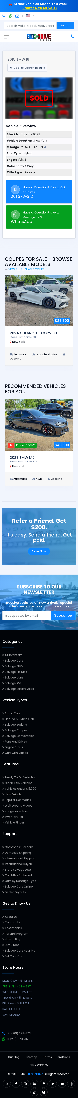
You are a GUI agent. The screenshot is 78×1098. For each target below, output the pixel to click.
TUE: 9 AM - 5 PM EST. (16, 986)
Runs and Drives (15, 742)
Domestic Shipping (17, 853)
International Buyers (18, 864)
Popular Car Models (18, 800)
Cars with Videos (16, 753)
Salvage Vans (13, 677)
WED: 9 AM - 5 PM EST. (17, 992)
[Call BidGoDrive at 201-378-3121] (4, 16)
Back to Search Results (29, 68)
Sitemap (31, 1057)
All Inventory (13, 655)
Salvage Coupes (15, 730)
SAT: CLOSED (11, 1009)
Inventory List (13, 817)
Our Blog (14, 1057)
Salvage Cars (13, 661)
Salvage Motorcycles (19, 689)
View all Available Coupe (26, 269)
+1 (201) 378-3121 (19, 1033)
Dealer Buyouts (15, 892)
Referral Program (16, 934)
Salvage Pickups (15, 672)
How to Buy (12, 939)
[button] (7, 1084)
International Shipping (19, 858)
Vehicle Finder (14, 822)
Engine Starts (13, 747)
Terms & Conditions (56, 1057)
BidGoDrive (35, 1074)
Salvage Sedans (15, 725)
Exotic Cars (12, 713)
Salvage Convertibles (19, 736)
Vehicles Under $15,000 (20, 789)
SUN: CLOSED (11, 1015)
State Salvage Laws (18, 870)
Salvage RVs (12, 683)
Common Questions (18, 847)
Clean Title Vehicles (18, 783)
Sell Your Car (13, 956)
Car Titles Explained (18, 875)
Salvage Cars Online (18, 887)
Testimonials (13, 928)
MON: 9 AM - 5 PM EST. (17, 981)
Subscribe (63, 615)
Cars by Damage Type (20, 881)
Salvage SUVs (13, 666)
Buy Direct (11, 945)
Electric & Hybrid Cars (19, 719)
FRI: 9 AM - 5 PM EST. (16, 1003)
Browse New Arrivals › (40, 8)
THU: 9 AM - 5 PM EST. (17, 998)
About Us (10, 917)
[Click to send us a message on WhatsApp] (10, 16)
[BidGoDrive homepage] (39, 37)
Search (65, 25)
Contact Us (12, 922)
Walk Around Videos (18, 806)
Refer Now (39, 551)
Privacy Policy (39, 1065)
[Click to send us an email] (17, 16)
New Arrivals (12, 794)
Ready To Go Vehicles (19, 777)
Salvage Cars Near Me (19, 951)
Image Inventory (16, 811)
